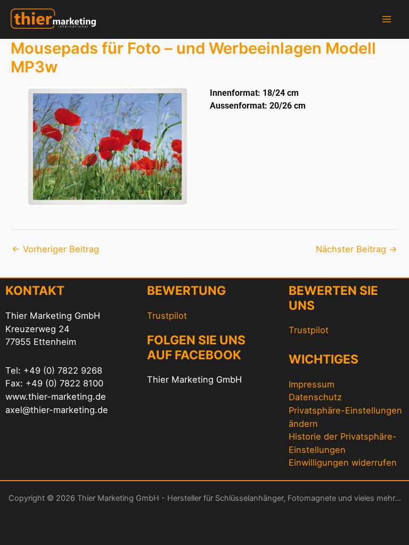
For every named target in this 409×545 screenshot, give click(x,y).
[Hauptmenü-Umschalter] (386, 19)
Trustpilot (167, 315)
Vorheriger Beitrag (55, 249)
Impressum (311, 384)
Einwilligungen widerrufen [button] (343, 462)
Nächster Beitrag (356, 249)
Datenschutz (315, 397)
